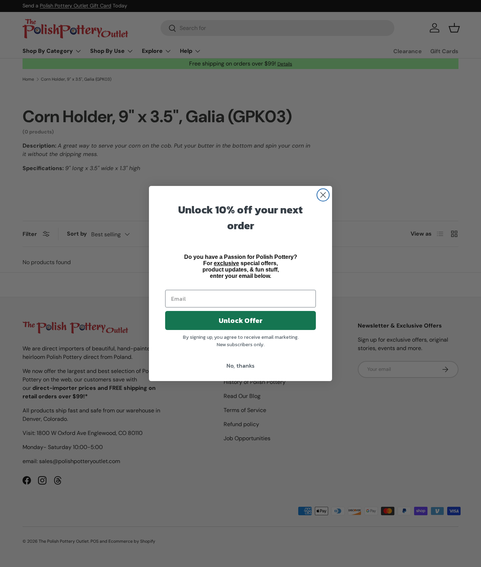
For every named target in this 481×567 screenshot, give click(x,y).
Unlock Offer (241, 320)
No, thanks (240, 365)
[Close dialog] (323, 195)
